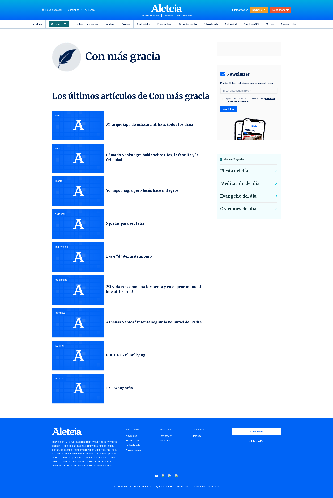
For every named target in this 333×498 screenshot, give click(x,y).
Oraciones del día (238, 208)
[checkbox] (221, 99)
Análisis (110, 24)
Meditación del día (240, 183)
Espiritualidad (164, 24)
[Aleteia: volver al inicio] (166, 8)
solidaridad (61, 279)
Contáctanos (198, 486)
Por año (197, 435)
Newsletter (166, 435)
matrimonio (62, 246)
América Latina (289, 24)
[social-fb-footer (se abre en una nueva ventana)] (163, 476)
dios (58, 115)
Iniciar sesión (241, 9)
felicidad (60, 213)
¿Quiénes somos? (164, 486)
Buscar (91, 9)
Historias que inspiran (87, 24)
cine (58, 148)
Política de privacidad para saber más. (249, 100)
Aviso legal (182, 486)
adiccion (60, 378)
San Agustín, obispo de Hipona (178, 15)
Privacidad (213, 486)
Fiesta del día (234, 171)
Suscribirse (256, 431)
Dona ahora (278, 9)
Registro (257, 9)
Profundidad (143, 24)
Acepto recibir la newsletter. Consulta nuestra (249, 100)
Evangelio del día (238, 196)
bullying (60, 345)
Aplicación (165, 440)
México (270, 24)
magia (59, 181)
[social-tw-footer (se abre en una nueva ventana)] (169, 476)
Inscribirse (228, 109)
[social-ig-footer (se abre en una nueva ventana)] (176, 476)
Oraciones (56, 24)
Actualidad (231, 24)
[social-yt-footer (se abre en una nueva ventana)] (156, 476)
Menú (39, 24)
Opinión (126, 24)
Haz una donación (143, 486)
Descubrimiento (188, 24)
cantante (60, 312)
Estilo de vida (211, 24)
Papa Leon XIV (251, 24)
